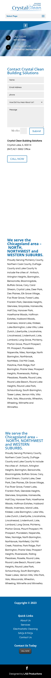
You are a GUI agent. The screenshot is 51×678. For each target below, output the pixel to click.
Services (25, 624)
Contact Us (25, 637)
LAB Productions (33, 674)
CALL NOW (17, 159)
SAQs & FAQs (25, 633)
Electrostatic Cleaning (25, 629)
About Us (25, 620)
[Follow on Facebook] (25, 25)
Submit (36, 131)
